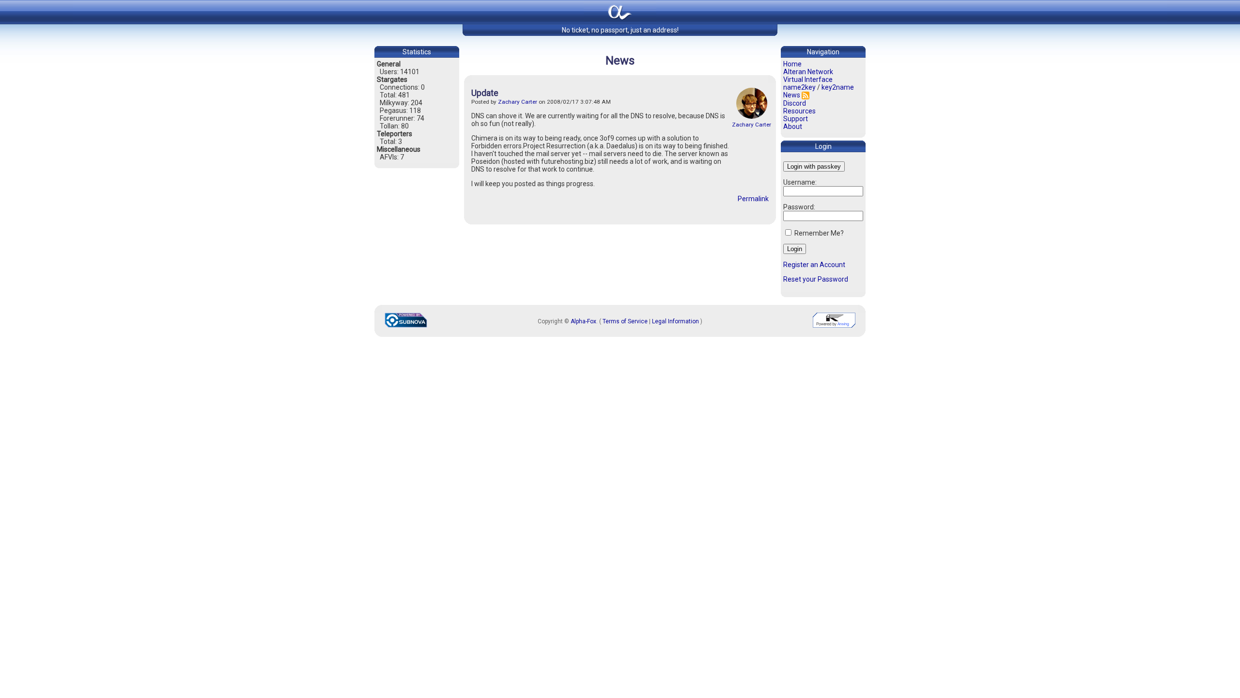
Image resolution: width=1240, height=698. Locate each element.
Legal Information (675, 321)
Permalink (753, 199)
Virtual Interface (808, 79)
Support (795, 119)
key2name (838, 87)
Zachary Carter (751, 124)
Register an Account (814, 265)
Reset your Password (815, 279)
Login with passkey (814, 166)
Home (792, 64)
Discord (794, 103)
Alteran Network (808, 72)
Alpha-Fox (583, 321)
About (792, 126)
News (791, 95)
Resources (799, 111)
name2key (799, 87)
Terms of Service (625, 321)
